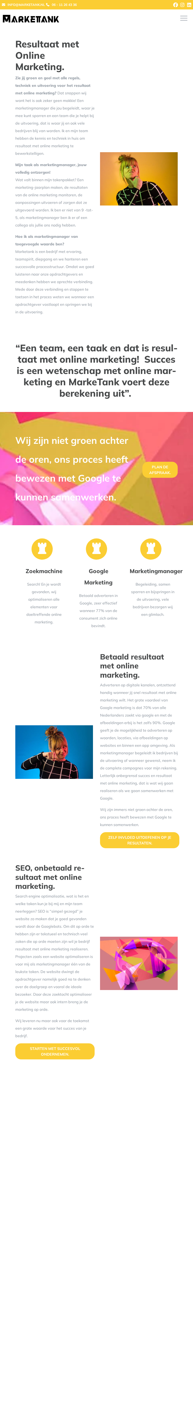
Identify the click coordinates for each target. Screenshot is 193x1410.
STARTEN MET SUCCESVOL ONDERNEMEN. (55, 1051)
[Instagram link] (182, 4)
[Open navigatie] (183, 18)
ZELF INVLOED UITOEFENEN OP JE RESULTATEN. (139, 840)
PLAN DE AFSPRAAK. (160, 470)
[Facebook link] (176, 4)
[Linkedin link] (189, 4)
